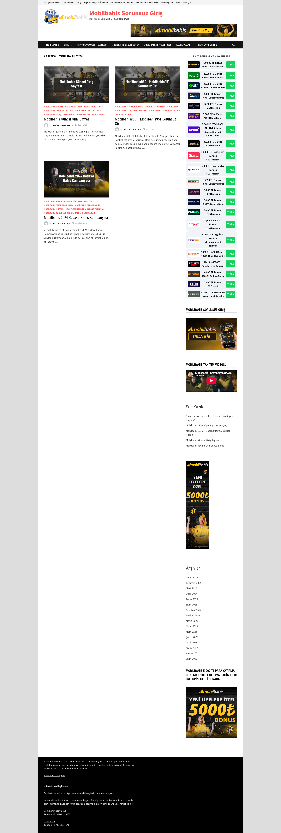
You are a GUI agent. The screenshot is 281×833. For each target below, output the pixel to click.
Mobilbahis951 (140, 110)
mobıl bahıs (98, 114)
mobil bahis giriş (93, 106)
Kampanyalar (167, 2)
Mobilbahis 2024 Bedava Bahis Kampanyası (76, 217)
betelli (93, 201)
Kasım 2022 (192, 653)
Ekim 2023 (191, 604)
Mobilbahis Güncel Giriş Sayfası (67, 119)
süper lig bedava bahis (85, 213)
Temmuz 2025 (193, 583)
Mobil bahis (76, 106)
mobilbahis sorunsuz (61, 125)
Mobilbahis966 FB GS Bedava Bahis (205, 445)
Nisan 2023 (192, 626)
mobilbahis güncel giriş (56, 106)
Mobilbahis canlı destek (87, 110)
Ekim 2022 (191, 658)
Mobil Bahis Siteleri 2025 (147, 2)
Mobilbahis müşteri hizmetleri (60, 209)
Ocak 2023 (191, 642)
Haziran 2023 (193, 615)
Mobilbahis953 (172, 110)
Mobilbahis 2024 (65, 110)
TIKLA (230, 75)
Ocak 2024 (191, 593)
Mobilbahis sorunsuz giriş (76, 114)
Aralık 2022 (192, 648)
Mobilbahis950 (122, 106)
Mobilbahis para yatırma (90, 209)
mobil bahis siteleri (155, 106)
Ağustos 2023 (193, 610)
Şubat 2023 (192, 637)
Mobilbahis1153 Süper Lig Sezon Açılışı (207, 425)
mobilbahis (49, 110)
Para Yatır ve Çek (183, 2)
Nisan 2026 (192, 577)
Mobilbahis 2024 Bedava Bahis (59, 201)
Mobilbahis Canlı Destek (122, 2)
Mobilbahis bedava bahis (87, 205)
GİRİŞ (231, 64)
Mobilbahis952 (156, 110)
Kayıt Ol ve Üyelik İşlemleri (96, 2)
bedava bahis (81, 201)
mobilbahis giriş (52, 114)
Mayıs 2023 (192, 620)
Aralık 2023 (192, 599)
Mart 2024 (191, 588)
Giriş (79, 2)
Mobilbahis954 (123, 114)
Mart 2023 (191, 631)
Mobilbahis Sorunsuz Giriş (126, 13)
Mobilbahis (69, 2)
